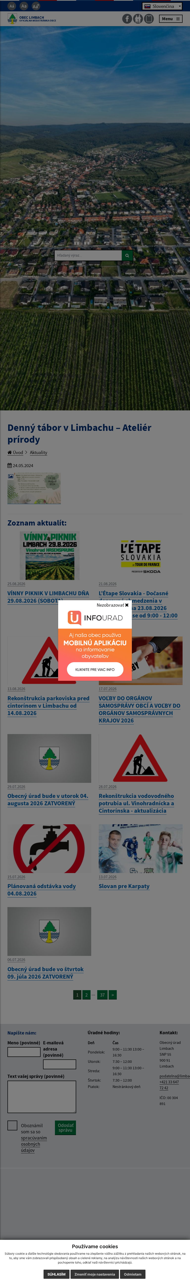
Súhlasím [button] (57, 1274)
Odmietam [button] (133, 1274)
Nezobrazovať (111, 605)
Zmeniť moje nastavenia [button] (94, 1274)
